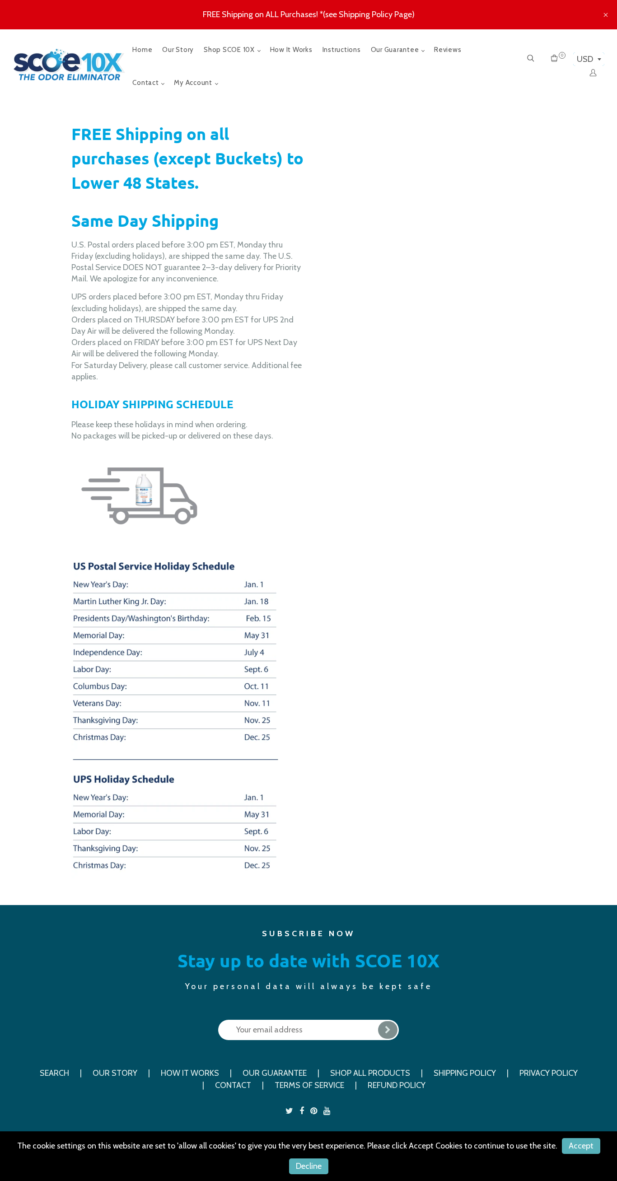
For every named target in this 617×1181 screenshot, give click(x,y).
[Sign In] (593, 73)
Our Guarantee (396, 50)
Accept (581, 1146)
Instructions (342, 50)
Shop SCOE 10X (230, 50)
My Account (194, 83)
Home (142, 50)
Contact (146, 83)
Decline (309, 1166)
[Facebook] (302, 1111)
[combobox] (588, 59)
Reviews (447, 50)
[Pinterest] (314, 1111)
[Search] (530, 59)
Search (54, 1073)
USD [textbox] (585, 59)
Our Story (178, 50)
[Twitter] (290, 1111)
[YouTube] (327, 1111)
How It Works (291, 50)
